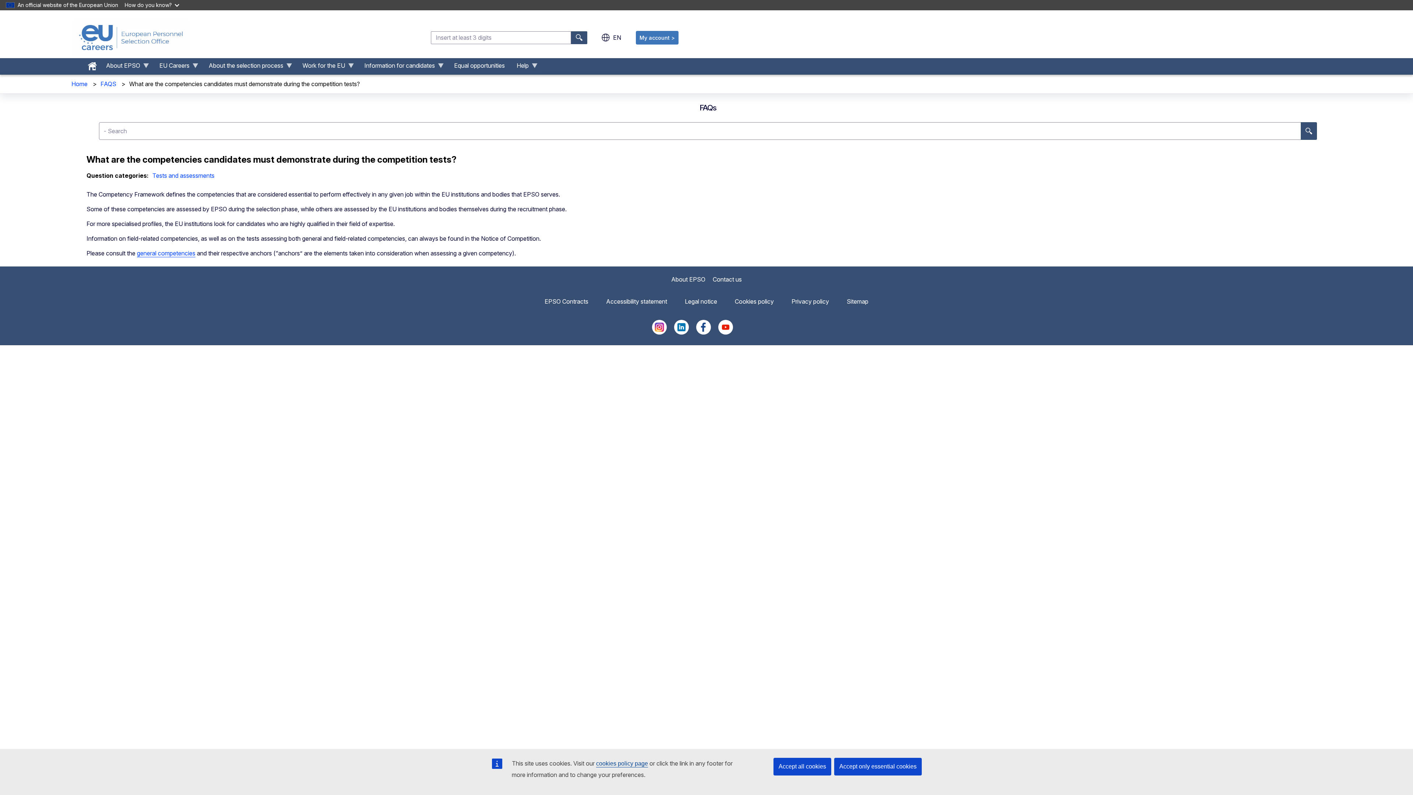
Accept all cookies (802, 766)
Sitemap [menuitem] (857, 301)
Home (79, 84)
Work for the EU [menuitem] (321, 67)
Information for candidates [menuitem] (396, 67)
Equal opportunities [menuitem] (479, 65)
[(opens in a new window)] (659, 332)
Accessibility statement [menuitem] (636, 301)
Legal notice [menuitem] (701, 301)
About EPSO (688, 279)
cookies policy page (622, 763)
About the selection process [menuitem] (243, 67)
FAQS (108, 84)
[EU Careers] (131, 37)
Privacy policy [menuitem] (810, 301)
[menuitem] (92, 64)
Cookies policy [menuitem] (754, 301)
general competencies (166, 253)
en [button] (617, 37)
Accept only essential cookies (878, 766)
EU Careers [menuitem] (171, 67)
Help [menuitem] (520, 67)
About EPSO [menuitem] (120, 67)
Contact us (727, 279)
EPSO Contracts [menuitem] (566, 301)
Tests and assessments (183, 175)
